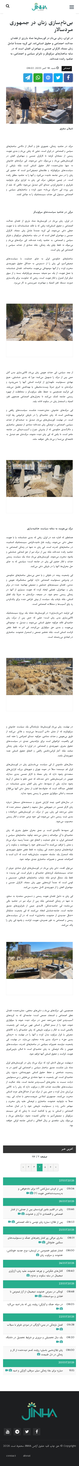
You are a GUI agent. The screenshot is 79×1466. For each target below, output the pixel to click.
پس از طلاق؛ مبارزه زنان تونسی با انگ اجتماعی (39, 1222)
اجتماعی (67, 68)
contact (11, 1456)
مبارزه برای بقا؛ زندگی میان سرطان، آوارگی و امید (38, 1371)
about (26, 1456)
